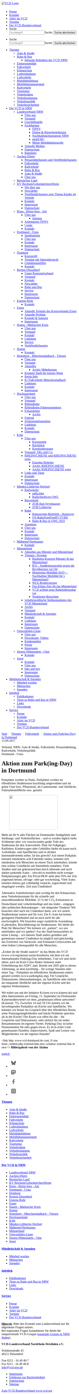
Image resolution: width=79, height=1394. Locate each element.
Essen (20, 307)
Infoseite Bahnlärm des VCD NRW (46, 60)
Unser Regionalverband (39, 273)
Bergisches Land (27, 180)
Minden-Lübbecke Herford (33, 486)
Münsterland (24, 548)
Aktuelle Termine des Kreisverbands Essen (51, 311)
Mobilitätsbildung (27, 80)
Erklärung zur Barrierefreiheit (27, 1377)
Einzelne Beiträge (43, 462)
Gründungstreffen (35, 263)
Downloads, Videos (37, 637)
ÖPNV (36, 128)
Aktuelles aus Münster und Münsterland (49, 552)
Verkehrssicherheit (28, 104)
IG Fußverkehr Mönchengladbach (45, 380)
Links (20, 703)
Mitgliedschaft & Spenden (40, 613)
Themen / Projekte (36, 555)
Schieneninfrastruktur (37, 421)
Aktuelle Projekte (35, 314)
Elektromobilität (26, 63)
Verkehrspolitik (26, 101)
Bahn (28, 510)
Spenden (22, 689)
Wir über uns (32, 187)
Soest (20, 658)
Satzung (37, 218)
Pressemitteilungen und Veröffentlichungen (51, 159)
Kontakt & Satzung (36, 318)
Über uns (30, 115)
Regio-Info (31, 376)
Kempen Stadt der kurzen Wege (44, 373)
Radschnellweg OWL (45, 496)
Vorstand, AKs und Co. (39, 452)
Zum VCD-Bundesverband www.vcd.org (27, 1390)
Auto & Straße (26, 53)
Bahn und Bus (33, 287)
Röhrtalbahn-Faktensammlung (43, 407)
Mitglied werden (27, 682)
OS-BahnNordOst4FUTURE (50, 517)
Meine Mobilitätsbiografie (47, 142)
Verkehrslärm (25, 94)
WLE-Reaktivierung (44, 582)
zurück (6, 1053)
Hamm (21, 349)
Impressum (31, 204)
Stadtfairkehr (32, 235)
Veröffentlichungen (36, 345)
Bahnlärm (30, 153)
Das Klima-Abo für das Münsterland (54, 586)
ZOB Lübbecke (41, 507)
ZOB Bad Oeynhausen (46, 503)
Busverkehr (32, 500)
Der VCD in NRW (20, 108)
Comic (29, 225)
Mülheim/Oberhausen (30, 541)
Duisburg (22, 252)
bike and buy (32, 668)
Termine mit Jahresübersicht (41, 259)
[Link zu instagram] (13, 1094)
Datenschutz (32, 149)
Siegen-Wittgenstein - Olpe (33, 651)
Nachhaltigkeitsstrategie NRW (50, 135)
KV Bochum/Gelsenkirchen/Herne (38, 184)
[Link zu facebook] (13, 1085)
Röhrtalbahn (32, 404)
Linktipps (30, 338)
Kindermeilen (33, 641)
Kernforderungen (42, 448)
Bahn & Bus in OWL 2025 (48, 521)
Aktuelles (30, 366)
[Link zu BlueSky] (13, 1066)
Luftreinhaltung (26, 73)
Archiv (36, 414)
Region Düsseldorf (28, 270)
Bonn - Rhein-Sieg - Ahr (32, 211)
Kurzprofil (31, 256)
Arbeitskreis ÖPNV (37, 221)
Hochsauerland (26, 393)
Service (29, 290)
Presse (13, 11)
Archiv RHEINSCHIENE (48, 466)
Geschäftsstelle (34, 122)
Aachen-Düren (26, 156)
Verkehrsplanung (27, 98)
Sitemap (14, 1384)
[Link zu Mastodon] (13, 1075)
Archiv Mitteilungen (44, 369)
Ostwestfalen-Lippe (29, 631)
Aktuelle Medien (35, 146)
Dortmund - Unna (28, 232)
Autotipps (30, 524)
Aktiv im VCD (18, 18)
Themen (14, 49)
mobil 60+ (38, 139)
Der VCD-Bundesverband (25, 25)
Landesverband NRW (30, 111)
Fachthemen (32, 125)
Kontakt (14, 15)
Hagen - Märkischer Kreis (32, 325)
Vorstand (30, 118)
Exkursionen (32, 411)
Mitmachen (23, 686)
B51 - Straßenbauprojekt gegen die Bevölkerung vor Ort (53, 567)
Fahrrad (29, 417)
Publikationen (25, 696)
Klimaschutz (24, 70)
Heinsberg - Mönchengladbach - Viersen (41, 355)
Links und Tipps (34, 472)
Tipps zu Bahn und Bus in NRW (36, 699)
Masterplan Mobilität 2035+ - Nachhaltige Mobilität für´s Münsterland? (50, 576)
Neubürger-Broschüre (45, 596)
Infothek (14, 693)
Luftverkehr (24, 77)
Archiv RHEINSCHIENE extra (51, 469)
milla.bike (38, 493)
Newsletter (31, 190)
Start (4, 733)
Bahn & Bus (24, 56)
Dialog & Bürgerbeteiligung (49, 132)
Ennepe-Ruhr (25, 300)
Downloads (24, 706)
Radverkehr (24, 87)
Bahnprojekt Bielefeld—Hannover (53, 514)
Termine (14, 22)
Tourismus (23, 91)
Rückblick (38, 445)
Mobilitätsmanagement (30, 84)
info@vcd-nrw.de (12, 1367)
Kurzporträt (39, 441)
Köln (20, 435)
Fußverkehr (24, 67)
